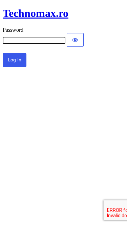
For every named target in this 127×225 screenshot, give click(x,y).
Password (13, 30)
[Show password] (75, 40)
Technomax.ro (35, 13)
